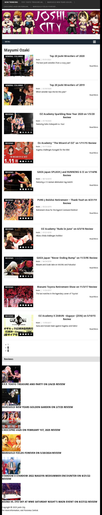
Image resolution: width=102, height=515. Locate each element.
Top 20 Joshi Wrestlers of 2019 (67, 85)
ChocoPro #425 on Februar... (16, 7)
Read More (94, 66)
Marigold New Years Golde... (60, 2)
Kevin (38, 60)
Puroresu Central (31, 510)
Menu (7, 42)
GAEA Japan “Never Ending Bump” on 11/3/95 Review (67, 257)
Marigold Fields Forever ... (45, 7)
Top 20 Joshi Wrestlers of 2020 (67, 56)
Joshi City (21, 507)
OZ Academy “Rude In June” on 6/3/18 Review (67, 228)
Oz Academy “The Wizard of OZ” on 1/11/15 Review (67, 143)
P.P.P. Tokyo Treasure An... (33, 2)
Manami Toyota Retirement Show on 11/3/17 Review (67, 286)
